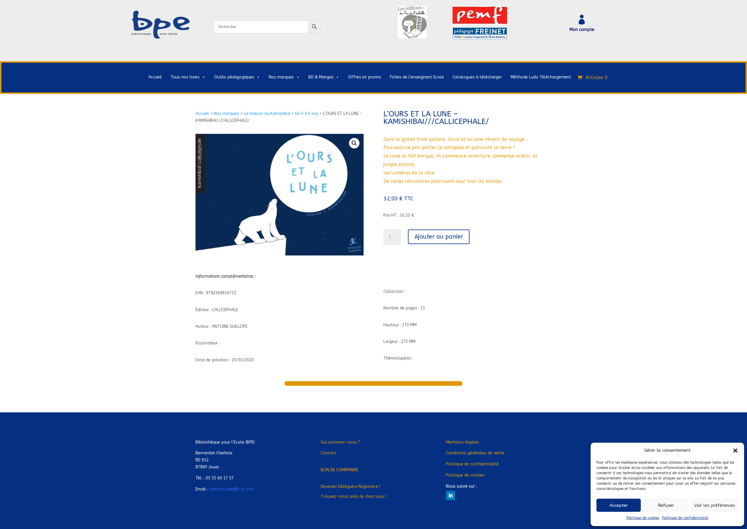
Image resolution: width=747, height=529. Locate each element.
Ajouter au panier (438, 236)
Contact (328, 453)
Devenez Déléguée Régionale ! (350, 486)
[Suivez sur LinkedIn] (450, 495)
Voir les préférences (714, 505)
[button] (735, 450)
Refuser (666, 505)
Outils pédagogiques (234, 77)
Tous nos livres (185, 77)
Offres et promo (364, 77)
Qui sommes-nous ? (340, 442)
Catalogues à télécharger (477, 77)
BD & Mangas (321, 77)
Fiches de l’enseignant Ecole (417, 77)
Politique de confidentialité (685, 518)
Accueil (155, 77)
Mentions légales (462, 442)
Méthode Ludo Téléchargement (541, 77)
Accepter (619, 505)
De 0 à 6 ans (306, 113)
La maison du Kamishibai (267, 113)
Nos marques (281, 77)
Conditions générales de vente (475, 453)
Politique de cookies (642, 518)
